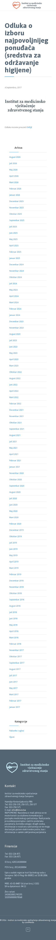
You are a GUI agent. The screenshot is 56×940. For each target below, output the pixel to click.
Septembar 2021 (16, 429)
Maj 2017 (13, 688)
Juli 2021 (13, 441)
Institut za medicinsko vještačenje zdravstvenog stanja (32, 920)
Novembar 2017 (16, 650)
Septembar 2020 (16, 486)
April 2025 (13, 245)
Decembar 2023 (16, 321)
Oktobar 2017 (15, 656)
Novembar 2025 (16, 207)
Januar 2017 (14, 707)
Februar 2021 (15, 460)
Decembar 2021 (16, 410)
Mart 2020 (13, 517)
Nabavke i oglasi (16, 731)
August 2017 (14, 669)
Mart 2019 (13, 568)
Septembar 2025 (16, 220)
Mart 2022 (13, 397)
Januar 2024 (14, 315)
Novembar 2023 (16, 328)
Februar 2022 (15, 403)
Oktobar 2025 (15, 214)
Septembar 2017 (16, 663)
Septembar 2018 (16, 599)
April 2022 (13, 391)
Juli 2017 (13, 675)
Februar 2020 (15, 524)
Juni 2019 (13, 549)
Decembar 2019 (16, 530)
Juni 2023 (13, 347)
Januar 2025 (14, 258)
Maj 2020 (13, 511)
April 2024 (13, 296)
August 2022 (14, 378)
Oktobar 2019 (15, 536)
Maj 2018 (13, 625)
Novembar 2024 (16, 271)
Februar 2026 (15, 189)
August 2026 (14, 157)
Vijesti (11, 737)
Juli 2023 (13, 340)
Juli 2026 (13, 163)
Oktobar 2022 (15, 372)
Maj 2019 (13, 555)
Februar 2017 (15, 701)
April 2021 (13, 454)
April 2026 (13, 176)
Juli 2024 (13, 283)
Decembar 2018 (16, 580)
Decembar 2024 (16, 264)
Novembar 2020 (16, 473)
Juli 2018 (13, 612)
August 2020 (14, 492)
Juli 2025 (13, 226)
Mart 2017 (13, 694)
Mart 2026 (13, 182)
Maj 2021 (13, 448)
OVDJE (29, 127)
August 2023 (14, 334)
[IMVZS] (31, 5)
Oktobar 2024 (15, 277)
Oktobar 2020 (15, 479)
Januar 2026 (14, 195)
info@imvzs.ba (19, 810)
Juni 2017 (13, 682)
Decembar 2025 (16, 201)
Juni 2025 (13, 233)
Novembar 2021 (16, 416)
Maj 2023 (13, 353)
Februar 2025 (15, 252)
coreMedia (29, 922)
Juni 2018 (13, 618)
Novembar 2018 (16, 587)
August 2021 (14, 435)
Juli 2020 (13, 498)
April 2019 (13, 562)
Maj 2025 (13, 239)
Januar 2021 (14, 467)
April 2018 (13, 631)
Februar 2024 (15, 309)
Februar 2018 (15, 644)
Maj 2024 (13, 290)
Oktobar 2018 (15, 593)
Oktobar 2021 (15, 422)
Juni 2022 (13, 384)
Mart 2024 (13, 302)
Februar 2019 (15, 574)
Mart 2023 (13, 366)
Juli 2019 (13, 543)
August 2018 (14, 606)
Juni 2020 (13, 505)
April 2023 (13, 359)
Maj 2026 (13, 170)
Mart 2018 (13, 637)
